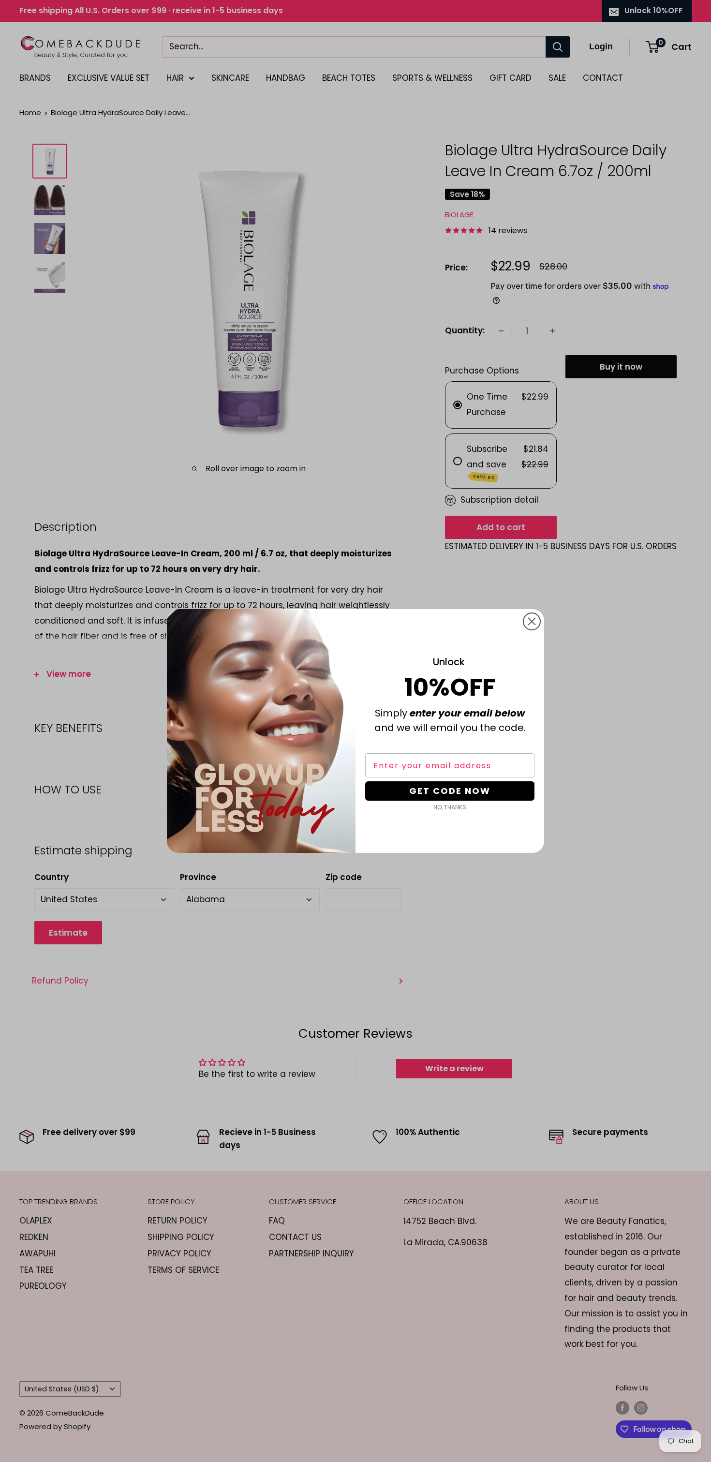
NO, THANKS (449, 807)
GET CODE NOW (449, 791)
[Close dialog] (531, 621)
